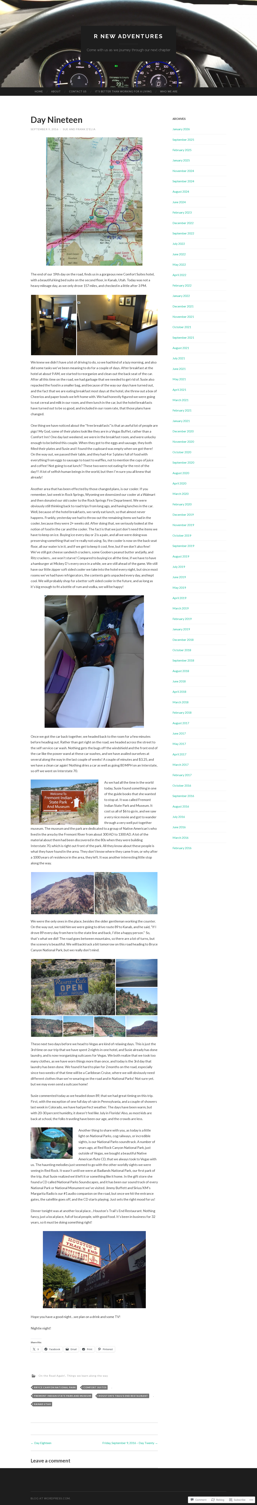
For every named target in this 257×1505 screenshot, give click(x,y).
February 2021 (182, 410)
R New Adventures (128, 36)
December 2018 (183, 639)
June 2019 (179, 577)
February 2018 (182, 712)
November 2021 (183, 316)
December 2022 (183, 223)
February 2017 (182, 775)
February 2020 (182, 504)
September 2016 (183, 796)
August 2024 (181, 191)
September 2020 (183, 462)
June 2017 (179, 733)
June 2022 (179, 254)
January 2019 (181, 629)
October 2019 (182, 535)
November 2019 (183, 525)
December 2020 (183, 431)
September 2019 (183, 546)
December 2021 (183, 306)
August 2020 (181, 473)
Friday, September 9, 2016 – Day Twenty (130, 1443)
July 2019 (179, 566)
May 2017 (179, 743)
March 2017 (181, 764)
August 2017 (181, 723)
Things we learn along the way (87, 1375)
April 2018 (179, 691)
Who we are (169, 91)
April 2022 (179, 275)
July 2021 (179, 358)
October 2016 (182, 785)
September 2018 (183, 660)
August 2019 (181, 556)
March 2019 (181, 608)
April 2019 (179, 598)
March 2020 (181, 493)
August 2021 (181, 348)
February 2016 (182, 848)
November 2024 (183, 171)
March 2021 (181, 400)
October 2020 (182, 452)
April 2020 (179, 483)
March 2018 (181, 702)
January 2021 (181, 421)
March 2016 (181, 837)
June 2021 (179, 368)
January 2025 (181, 160)
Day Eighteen (41, 1443)
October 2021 (182, 327)
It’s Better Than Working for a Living (123, 91)
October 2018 (182, 650)
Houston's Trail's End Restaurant (123, 1395)
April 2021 (179, 389)
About (56, 91)
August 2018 (181, 671)
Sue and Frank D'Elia (79, 129)
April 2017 (179, 754)
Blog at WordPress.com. (51, 1498)
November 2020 (183, 441)
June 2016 (179, 827)
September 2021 (183, 337)
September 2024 (183, 181)
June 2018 (179, 681)
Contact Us (78, 91)
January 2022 (181, 295)
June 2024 (179, 202)
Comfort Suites (94, 1387)
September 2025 (183, 139)
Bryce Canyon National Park (55, 1387)
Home (39, 91)
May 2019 (179, 587)
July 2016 (179, 816)
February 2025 (182, 150)
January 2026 (181, 129)
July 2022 (179, 243)
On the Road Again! (52, 1375)
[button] (54, 325)
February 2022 (182, 285)
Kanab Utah (42, 1404)
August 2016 (181, 806)
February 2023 (182, 212)
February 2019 (182, 619)
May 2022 (179, 264)
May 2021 (179, 379)
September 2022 (183, 233)
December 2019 (183, 514)
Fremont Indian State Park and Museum (62, 1395)
